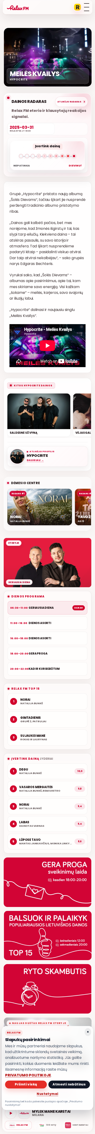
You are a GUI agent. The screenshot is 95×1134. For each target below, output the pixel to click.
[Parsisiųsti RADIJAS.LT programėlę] (77, 7)
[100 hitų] (47, 1125)
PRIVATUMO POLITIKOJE (28, 1075)
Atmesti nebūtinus (69, 1084)
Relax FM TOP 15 (25, 689)
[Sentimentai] (76, 1125)
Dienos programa (28, 596)
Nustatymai (47, 1094)
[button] (47, 157)
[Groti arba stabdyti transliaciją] (10, 1113)
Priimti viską (26, 1084)
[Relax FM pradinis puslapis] (18, 7)
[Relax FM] (18, 1125)
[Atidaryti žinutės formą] (47, 882)
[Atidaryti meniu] (86, 7)
